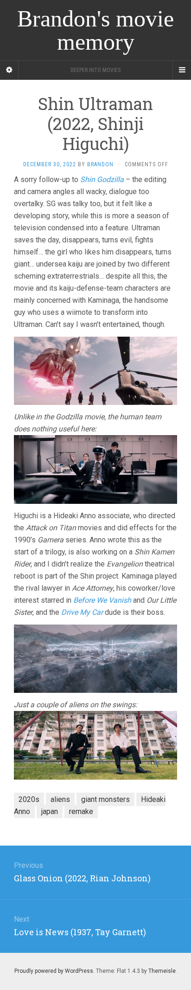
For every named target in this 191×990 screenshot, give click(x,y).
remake (81, 811)
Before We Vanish (102, 600)
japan (49, 811)
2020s (29, 799)
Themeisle (162, 971)
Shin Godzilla (102, 179)
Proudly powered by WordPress (53, 971)
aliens (60, 799)
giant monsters (105, 799)
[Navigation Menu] (181, 70)
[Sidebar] (9, 70)
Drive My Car (82, 612)
